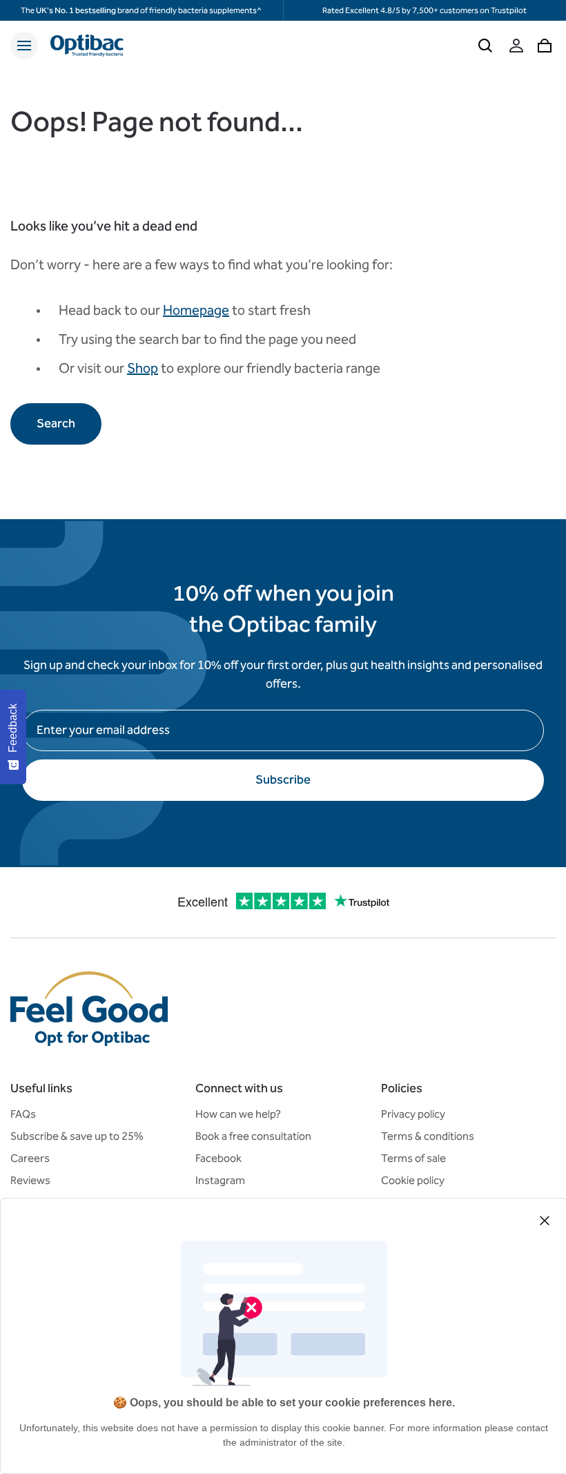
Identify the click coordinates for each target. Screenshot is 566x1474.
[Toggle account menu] (516, 45)
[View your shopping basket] (545, 46)
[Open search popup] (485, 45)
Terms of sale (413, 1158)
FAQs (23, 1114)
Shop (142, 368)
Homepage (196, 310)
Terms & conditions (427, 1136)
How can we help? (238, 1114)
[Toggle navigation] (24, 45)
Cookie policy (413, 1180)
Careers (30, 1158)
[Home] (87, 46)
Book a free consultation (253, 1136)
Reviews (30, 1180)
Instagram (220, 1180)
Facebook (218, 1158)
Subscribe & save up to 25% (76, 1136)
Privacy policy (413, 1114)
